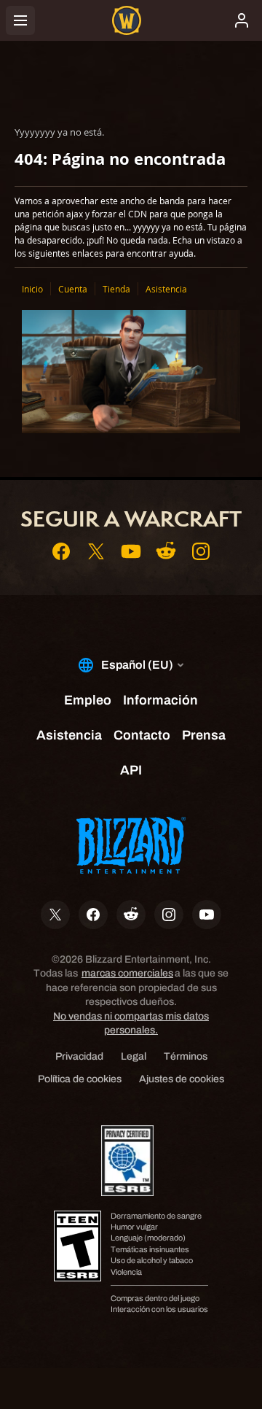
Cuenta (72, 289)
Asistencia (166, 289)
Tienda (116, 289)
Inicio (32, 289)
